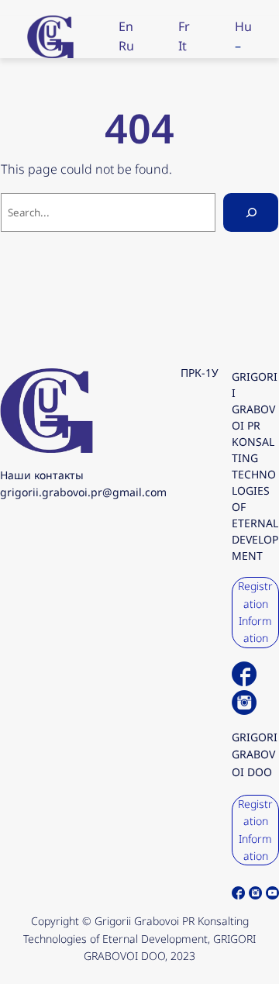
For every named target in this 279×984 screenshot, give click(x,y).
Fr (184, 26)
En (126, 26)
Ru (126, 45)
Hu (243, 26)
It (182, 45)
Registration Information (255, 611)
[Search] (250, 212)
